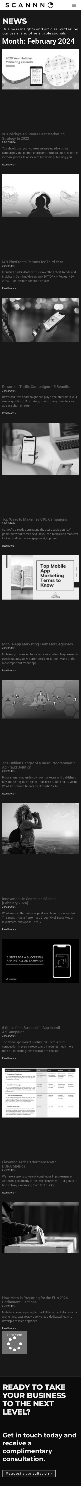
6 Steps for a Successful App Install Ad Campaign (31, 1030)
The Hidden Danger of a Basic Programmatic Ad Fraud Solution (38, 765)
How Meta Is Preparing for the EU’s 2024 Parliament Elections (35, 1300)
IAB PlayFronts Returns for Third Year (32, 262)
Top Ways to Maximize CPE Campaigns (34, 519)
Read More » (9, 164)
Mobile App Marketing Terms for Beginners (37, 644)
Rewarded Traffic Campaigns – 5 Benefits (36, 386)
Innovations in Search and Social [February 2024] (29, 901)
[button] (74, 5)
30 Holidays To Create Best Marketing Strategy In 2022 (33, 136)
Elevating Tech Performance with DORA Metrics (29, 1164)
